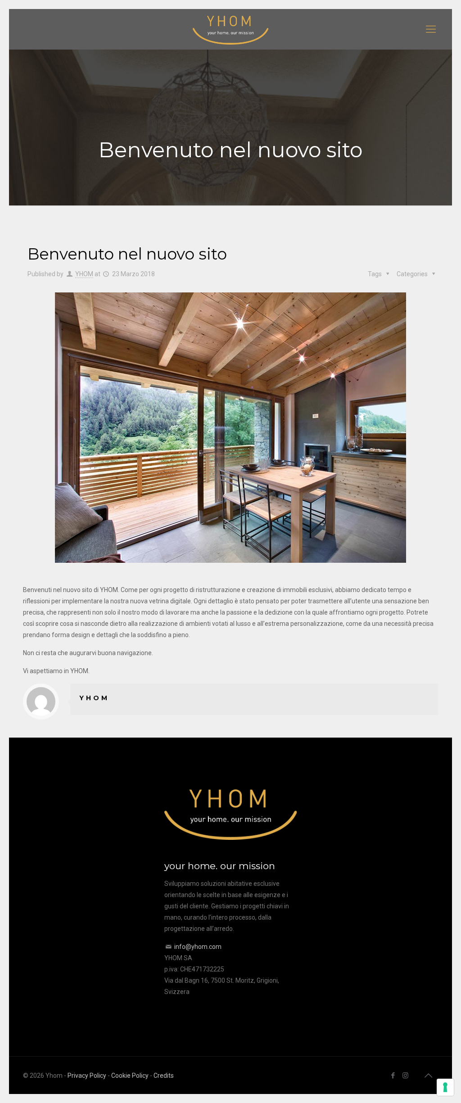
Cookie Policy (130, 1075)
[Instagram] (405, 1075)
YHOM (84, 274)
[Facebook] (393, 1075)
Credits (164, 1075)
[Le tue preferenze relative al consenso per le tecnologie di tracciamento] (445, 1087)
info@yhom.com (197, 946)
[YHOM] (230, 29)
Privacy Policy (87, 1075)
